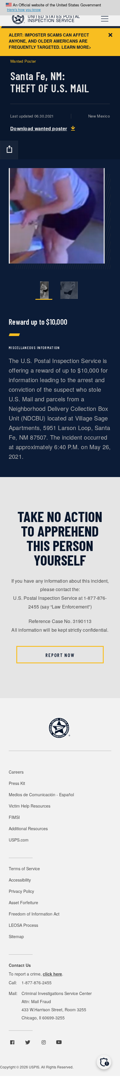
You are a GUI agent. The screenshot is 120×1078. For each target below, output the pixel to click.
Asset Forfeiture (23, 902)
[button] (104, 1062)
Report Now (59, 655)
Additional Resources (28, 828)
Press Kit (17, 783)
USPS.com (19, 840)
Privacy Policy (21, 891)
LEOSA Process (23, 925)
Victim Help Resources (29, 806)
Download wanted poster (38, 128)
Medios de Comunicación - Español (41, 794)
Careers (16, 772)
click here (52, 974)
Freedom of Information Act (34, 914)
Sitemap (16, 936)
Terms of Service (24, 868)
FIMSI (14, 817)
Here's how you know (24, 9)
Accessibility (20, 880)
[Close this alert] (110, 35)
